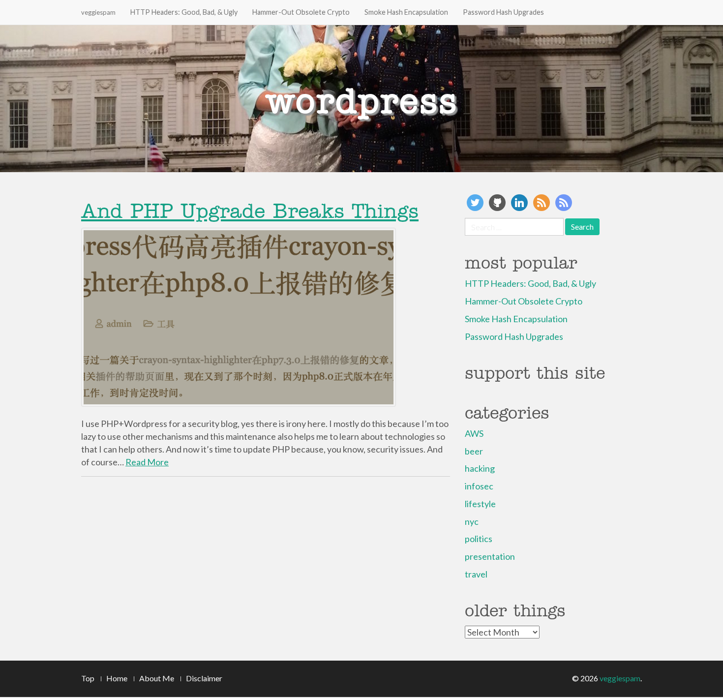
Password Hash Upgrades (503, 12)
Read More (147, 461)
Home (116, 678)
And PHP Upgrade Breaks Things (250, 211)
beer (474, 451)
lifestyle (480, 503)
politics (478, 538)
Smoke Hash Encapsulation (406, 12)
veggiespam (98, 12)
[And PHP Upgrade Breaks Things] (265, 317)
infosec (479, 486)
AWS (474, 433)
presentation (490, 556)
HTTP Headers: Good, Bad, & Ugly (184, 12)
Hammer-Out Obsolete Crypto (301, 12)
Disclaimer (204, 678)
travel (476, 574)
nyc (472, 521)
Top (87, 678)
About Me (156, 678)
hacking (480, 468)
